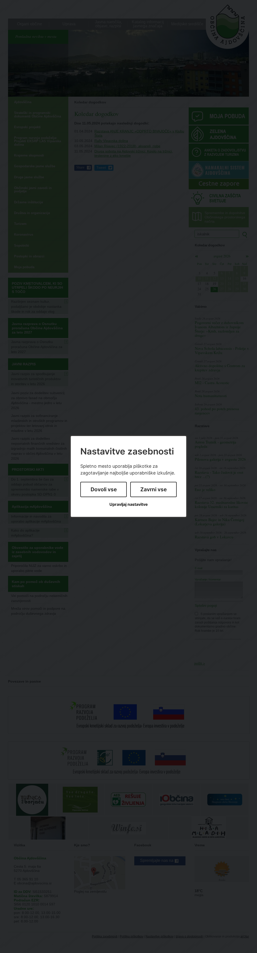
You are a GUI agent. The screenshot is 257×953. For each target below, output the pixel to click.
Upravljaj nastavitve (128, 504)
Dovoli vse (104, 489)
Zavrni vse (153, 489)
